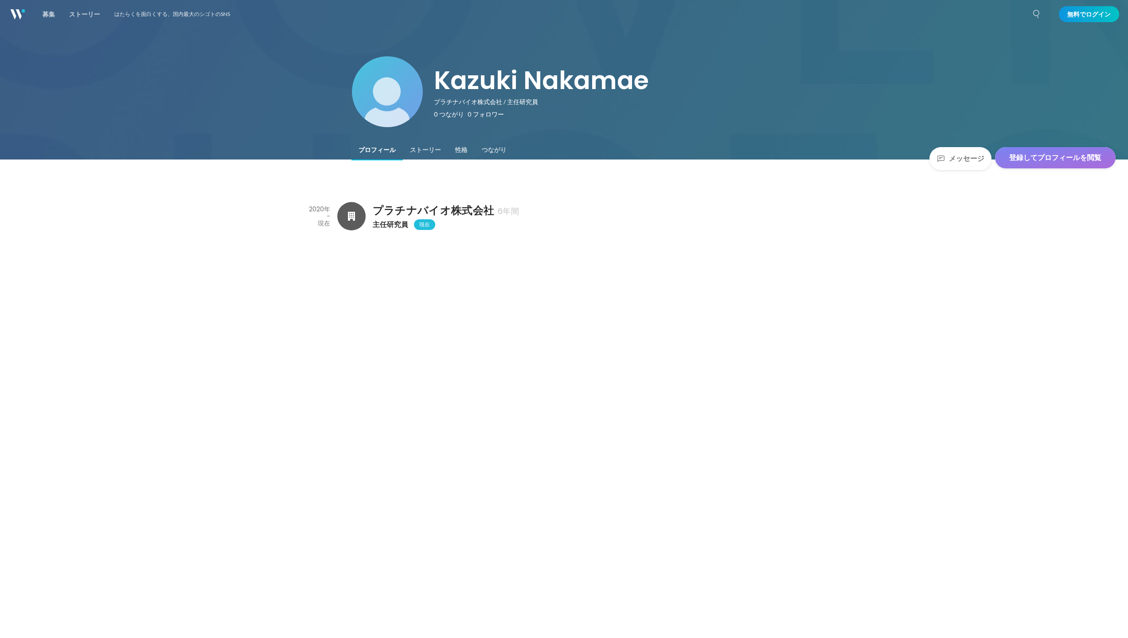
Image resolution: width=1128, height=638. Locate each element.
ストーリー (425, 149)
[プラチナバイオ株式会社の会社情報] (351, 216)
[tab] (377, 149)
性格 (461, 149)
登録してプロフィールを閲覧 (1055, 157)
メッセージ (966, 158)
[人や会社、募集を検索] (1037, 14)
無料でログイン (1089, 14)
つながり (494, 149)
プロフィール (377, 149)
